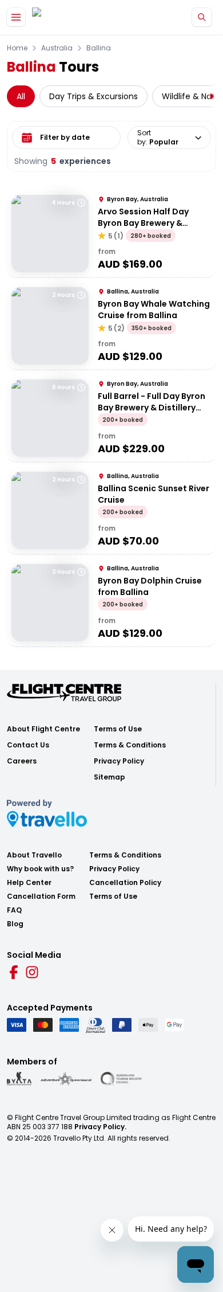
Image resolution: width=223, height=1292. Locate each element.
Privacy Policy (119, 761)
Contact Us (28, 745)
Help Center (29, 882)
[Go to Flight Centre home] (66, 17)
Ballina (98, 48)
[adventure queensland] (66, 1079)
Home (17, 48)
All (21, 96)
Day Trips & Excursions (93, 96)
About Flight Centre (43, 729)
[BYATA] (19, 1079)
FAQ (14, 910)
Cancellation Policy (125, 882)
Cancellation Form (41, 896)
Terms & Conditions (130, 745)
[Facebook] (14, 972)
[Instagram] (32, 972)
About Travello (34, 855)
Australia (57, 48)
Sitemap (109, 777)
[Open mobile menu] (16, 17)
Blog (15, 924)
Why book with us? (40, 869)
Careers (22, 761)
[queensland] (121, 1079)
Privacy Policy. (100, 1127)
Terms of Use (118, 729)
